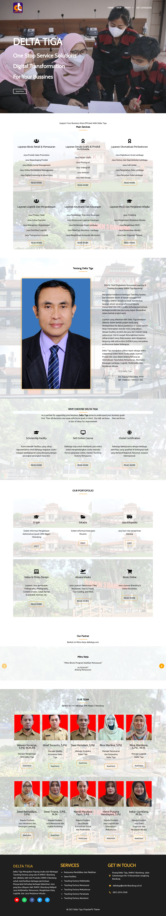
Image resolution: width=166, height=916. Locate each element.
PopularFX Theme (92, 909)
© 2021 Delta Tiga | (75, 909)
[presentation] (4, 666)
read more (27, 766)
